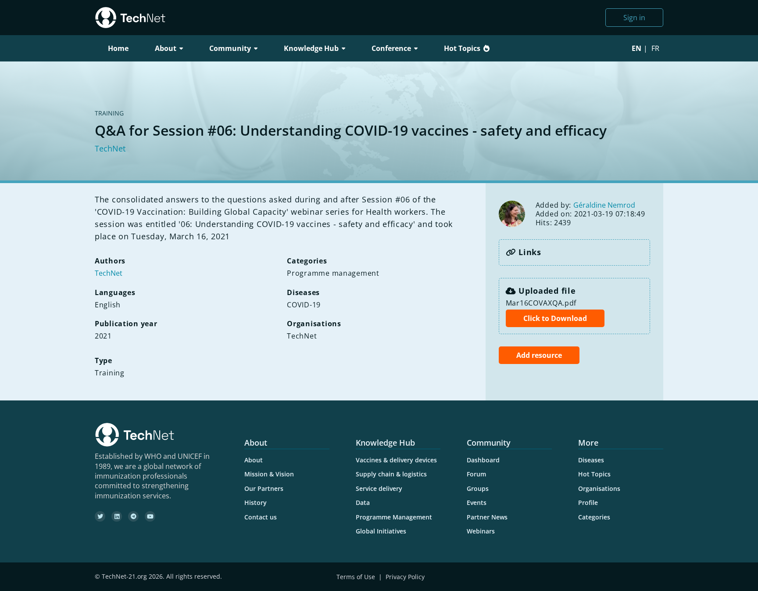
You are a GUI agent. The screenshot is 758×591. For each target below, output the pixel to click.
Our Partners (263, 488)
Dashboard (483, 460)
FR (655, 48)
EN (636, 48)
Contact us (260, 517)
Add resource (539, 355)
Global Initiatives (381, 531)
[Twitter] (100, 516)
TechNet (110, 148)
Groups (478, 488)
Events (476, 502)
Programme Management (394, 517)
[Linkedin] (116, 516)
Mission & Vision (269, 474)
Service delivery (379, 488)
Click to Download (555, 318)
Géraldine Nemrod (604, 205)
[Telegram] (133, 516)
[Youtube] (150, 516)
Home (118, 48)
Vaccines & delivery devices (396, 460)
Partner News (487, 517)
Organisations (599, 488)
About (253, 460)
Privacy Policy (405, 577)
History (255, 502)
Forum (476, 474)
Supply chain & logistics (391, 474)
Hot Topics (462, 48)
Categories (594, 517)
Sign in (634, 17)
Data (363, 502)
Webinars (481, 531)
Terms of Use (355, 577)
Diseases (591, 460)
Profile (588, 502)
